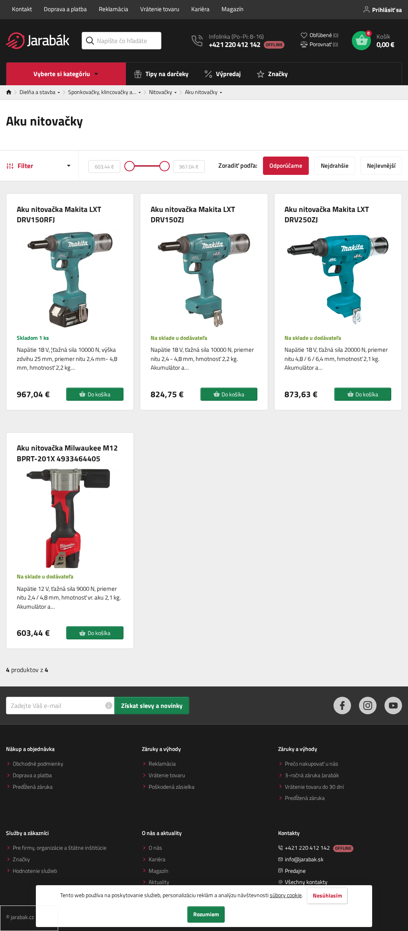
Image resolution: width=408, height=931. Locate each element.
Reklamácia (113, 9)
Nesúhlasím (327, 896)
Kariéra (200, 9)
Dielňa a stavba (38, 92)
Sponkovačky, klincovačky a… (102, 92)
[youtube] (393, 705)
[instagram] (368, 705)
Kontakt (22, 9)
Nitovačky (161, 92)
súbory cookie (286, 895)
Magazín (232, 9)
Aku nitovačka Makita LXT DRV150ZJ (193, 214)
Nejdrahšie (335, 165)
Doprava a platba (65, 9)
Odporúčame (285, 165)
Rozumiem (206, 914)
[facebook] (342, 705)
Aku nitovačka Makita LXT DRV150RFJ (59, 214)
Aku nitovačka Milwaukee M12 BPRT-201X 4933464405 (67, 453)
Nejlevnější (381, 165)
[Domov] (13, 92)
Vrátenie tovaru (159, 9)
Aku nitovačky (202, 92)
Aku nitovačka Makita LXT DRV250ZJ (326, 214)
